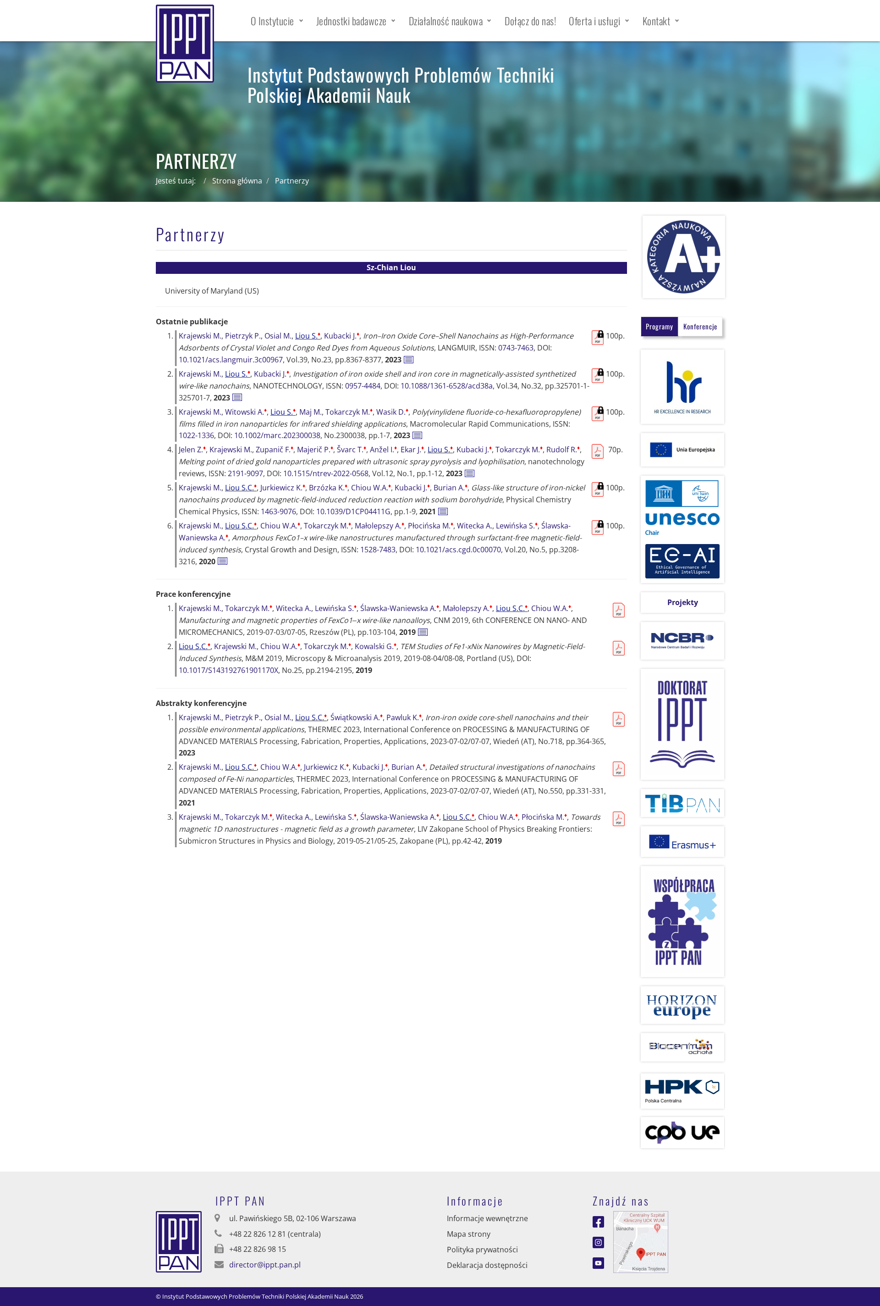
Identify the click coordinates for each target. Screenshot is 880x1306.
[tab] (659, 326)
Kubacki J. (341, 336)
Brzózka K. (328, 488)
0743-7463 (516, 348)
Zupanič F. (274, 450)
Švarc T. (351, 450)
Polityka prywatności (482, 1250)
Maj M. (310, 412)
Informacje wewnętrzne (487, 1218)
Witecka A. (474, 526)
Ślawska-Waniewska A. (399, 608)
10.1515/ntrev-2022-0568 (325, 473)
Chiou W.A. (371, 488)
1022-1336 (196, 435)
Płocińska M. (430, 526)
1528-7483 (378, 550)
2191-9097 (245, 473)
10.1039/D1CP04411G (353, 511)
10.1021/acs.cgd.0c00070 (458, 550)
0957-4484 (362, 386)
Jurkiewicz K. (282, 488)
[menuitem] (277, 20)
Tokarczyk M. (349, 412)
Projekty (682, 602)
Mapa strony (468, 1234)
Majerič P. (315, 450)
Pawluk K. (404, 717)
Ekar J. (412, 450)
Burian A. (451, 488)
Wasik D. (392, 412)
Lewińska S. (517, 526)
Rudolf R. (563, 450)
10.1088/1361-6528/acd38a (447, 386)
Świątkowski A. (356, 717)
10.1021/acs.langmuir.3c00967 (231, 360)
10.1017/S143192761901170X (228, 670)
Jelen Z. (192, 450)
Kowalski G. (375, 646)
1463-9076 (278, 511)
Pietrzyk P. (243, 336)
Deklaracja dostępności (487, 1265)
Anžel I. (383, 450)
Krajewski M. (200, 336)
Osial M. (278, 336)
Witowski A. (246, 412)
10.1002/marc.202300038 (277, 435)
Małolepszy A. (379, 526)
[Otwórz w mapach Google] (640, 1241)
